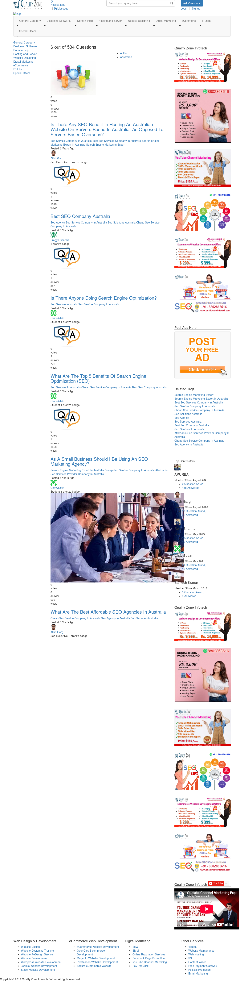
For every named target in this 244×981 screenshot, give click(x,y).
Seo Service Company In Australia (71, 141)
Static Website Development (38, 969)
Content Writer (197, 962)
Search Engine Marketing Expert (105, 144)
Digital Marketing (23, 61)
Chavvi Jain (57, 318)
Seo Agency (58, 222)
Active (123, 53)
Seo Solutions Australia (122, 222)
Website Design (30, 947)
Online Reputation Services (148, 954)
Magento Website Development (96, 958)
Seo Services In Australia (66, 387)
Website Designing (24, 58)
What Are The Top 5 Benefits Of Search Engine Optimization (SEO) (98, 378)
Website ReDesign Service (37, 954)
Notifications (58, 4)
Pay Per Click (140, 966)
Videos (192, 947)
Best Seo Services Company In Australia (116, 141)
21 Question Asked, (194, 565)
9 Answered (189, 596)
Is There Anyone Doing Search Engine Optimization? (104, 297)
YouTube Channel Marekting (149, 962)
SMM (135, 950)
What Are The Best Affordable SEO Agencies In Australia (108, 611)
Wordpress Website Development (41, 962)
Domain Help (21, 50)
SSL (190, 958)
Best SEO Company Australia (80, 216)
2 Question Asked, (193, 484)
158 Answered (190, 488)
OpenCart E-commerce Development (91, 952)
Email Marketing (198, 973)
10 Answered (190, 542)
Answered (126, 57)
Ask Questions (192, 3)
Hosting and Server (25, 54)
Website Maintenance (201, 950)
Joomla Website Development (39, 966)
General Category (24, 42)
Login (184, 8)
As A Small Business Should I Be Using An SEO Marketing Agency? (99, 461)
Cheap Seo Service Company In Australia (106, 387)
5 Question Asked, (193, 538)
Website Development (34, 958)
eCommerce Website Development (98, 947)
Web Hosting (196, 954)
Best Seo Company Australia (149, 387)
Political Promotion (199, 969)
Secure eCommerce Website (94, 966)
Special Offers (21, 73)
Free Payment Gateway (202, 966)
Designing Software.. (25, 46)
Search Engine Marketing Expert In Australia (77, 470)
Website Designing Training (37, 950)
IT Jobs (17, 69)
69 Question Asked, (194, 511)
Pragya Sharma (60, 240)
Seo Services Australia (64, 304)
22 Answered (190, 515)
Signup (196, 8)
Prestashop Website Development (97, 962)
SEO (135, 947)
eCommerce (20, 65)
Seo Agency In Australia (115, 618)
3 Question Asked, (193, 592)
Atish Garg (57, 158)
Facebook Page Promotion (148, 958)
